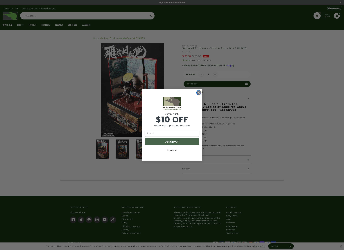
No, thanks (172, 150)
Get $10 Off (172, 142)
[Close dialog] (198, 92)
